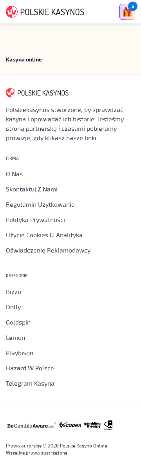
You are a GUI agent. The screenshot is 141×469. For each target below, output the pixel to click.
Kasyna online (24, 60)
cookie (80, 450)
